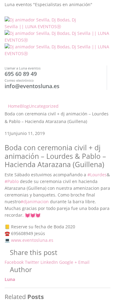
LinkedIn (49, 262)
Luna (10, 279)
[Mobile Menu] (6, 93)
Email (84, 262)
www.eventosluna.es (32, 240)
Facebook (14, 262)
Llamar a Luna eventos (22, 68)
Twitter (32, 262)
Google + (68, 262)
